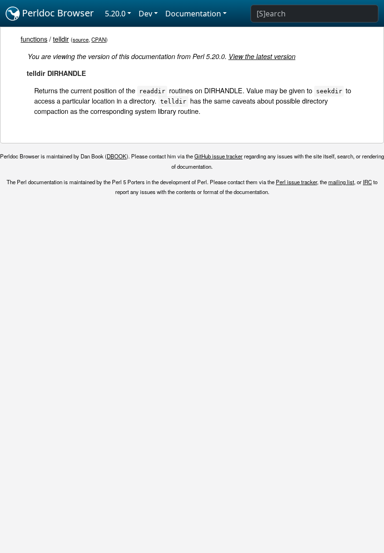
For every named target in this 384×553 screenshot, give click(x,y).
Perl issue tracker (296, 182)
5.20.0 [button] (115, 13)
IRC (367, 182)
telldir (61, 39)
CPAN (98, 39)
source (81, 39)
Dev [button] (145, 13)
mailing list (341, 182)
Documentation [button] (193, 13)
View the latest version (262, 56)
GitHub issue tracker (218, 156)
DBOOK (116, 156)
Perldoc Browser (57, 13)
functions (34, 39)
